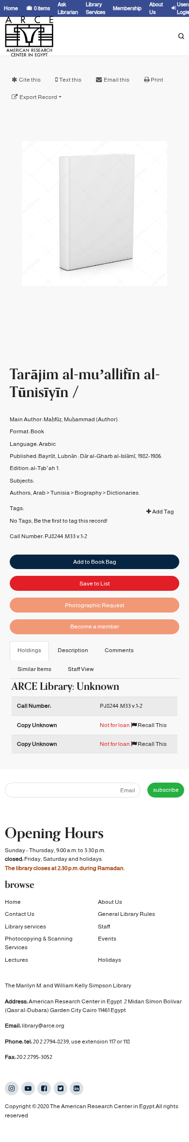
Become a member (94, 626)
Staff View (81, 669)
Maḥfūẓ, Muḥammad (69, 419)
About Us (110, 902)
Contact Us (19, 914)
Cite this (30, 79)
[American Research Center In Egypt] (29, 36)
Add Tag (162, 511)
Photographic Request (95, 605)
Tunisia (60, 492)
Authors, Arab (28, 492)
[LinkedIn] (76, 1088)
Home (13, 902)
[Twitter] (60, 1088)
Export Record (38, 97)
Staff (104, 926)
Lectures (16, 959)
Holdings (29, 650)
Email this (116, 79)
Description (73, 650)
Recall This (152, 725)
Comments (119, 650)
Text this (70, 79)
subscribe (166, 789)
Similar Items (34, 669)
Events (107, 938)
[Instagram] (11, 1088)
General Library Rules (126, 914)
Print (157, 79)
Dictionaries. (123, 492)
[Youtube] (28, 1088)
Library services (25, 926)
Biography (88, 492)
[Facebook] (44, 1088)
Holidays (109, 959)
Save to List (94, 583)
